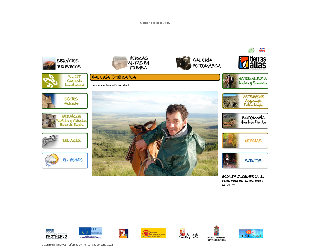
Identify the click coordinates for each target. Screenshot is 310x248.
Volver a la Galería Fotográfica (110, 85)
